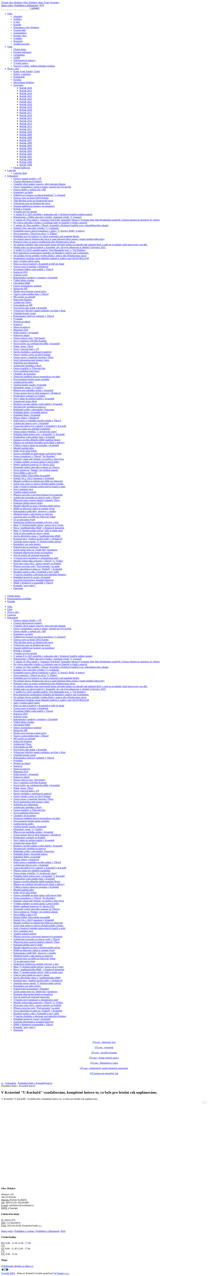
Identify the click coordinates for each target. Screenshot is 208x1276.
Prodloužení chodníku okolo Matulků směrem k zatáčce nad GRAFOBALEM (51, 258)
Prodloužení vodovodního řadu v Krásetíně (34, 437)
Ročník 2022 (25, 99)
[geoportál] (104, 1047)
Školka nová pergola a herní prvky (30, 291)
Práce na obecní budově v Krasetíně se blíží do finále (38, 264)
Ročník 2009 (25, 134)
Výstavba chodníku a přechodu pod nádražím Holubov (39, 574)
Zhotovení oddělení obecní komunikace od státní (36, 376)
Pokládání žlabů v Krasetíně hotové (30, 412)
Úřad (9, 46)
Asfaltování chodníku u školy (27, 365)
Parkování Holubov (22, 299)
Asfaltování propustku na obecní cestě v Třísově (36, 497)
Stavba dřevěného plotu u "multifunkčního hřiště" (37, 536)
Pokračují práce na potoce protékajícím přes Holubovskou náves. (44, 242)
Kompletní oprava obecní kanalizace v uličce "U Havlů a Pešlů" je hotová (49, 231)
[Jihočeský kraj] (104, 1042)
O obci (16, 22)
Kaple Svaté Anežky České (26, 71)
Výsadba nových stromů (25, 211)
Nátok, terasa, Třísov (23, 346)
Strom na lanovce (21, 327)
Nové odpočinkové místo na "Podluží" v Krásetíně (37, 569)
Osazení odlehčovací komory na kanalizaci (34, 206)
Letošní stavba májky (23, 382)
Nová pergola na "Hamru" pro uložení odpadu (35, 470)
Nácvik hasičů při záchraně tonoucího (31, 555)
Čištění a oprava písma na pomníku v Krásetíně (36, 445)
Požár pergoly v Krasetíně (25, 332)
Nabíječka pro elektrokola (25, 363)
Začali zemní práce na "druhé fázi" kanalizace (35, 549)
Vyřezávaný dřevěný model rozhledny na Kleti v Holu (39, 310)
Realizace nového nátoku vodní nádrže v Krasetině (37, 404)
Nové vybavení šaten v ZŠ (26, 349)
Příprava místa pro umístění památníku (31, 429)
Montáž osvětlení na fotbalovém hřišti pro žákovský (38, 481)
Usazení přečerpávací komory (27, 181)
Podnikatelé (19, 77)
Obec (9, 13)
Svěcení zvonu (20, 275)
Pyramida (18, 319)
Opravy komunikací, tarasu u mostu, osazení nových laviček (42, 187)
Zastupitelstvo (20, 33)
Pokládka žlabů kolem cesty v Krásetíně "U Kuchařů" (39, 434)
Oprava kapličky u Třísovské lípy (29, 368)
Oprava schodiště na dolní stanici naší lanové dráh (37, 453)
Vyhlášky (17, 38)
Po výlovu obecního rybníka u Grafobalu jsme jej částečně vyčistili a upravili (50, 222)
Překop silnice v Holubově (26, 418)
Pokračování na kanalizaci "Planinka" (31, 547)
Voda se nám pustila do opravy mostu (31, 533)
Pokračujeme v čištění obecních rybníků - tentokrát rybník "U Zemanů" (47, 217)
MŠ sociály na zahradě (24, 297)
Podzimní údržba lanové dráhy (28, 503)
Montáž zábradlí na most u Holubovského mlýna (36, 506)
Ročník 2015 (25, 118)
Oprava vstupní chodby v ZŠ (27, 178)
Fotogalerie (12, 176)
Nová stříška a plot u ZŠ (25, 473)
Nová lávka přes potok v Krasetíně (30, 308)
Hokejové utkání (21, 335)
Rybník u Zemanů (22, 209)
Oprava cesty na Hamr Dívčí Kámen (31, 198)
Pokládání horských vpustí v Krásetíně (31, 577)
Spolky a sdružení (22, 74)
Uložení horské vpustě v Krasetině (29, 385)
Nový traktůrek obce (23, 489)
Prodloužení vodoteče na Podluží (29, 396)
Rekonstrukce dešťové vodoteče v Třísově (33, 316)
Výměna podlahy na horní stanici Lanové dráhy (36, 462)
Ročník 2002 (25, 154)
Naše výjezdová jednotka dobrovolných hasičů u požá (39, 486)
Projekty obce (20, 35)
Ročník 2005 (25, 145)
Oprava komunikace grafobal (27, 286)
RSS (42, 5)
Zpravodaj (18, 85)
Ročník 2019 (25, 107)
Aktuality (17, 16)
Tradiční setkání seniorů (24, 492)
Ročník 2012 (25, 126)
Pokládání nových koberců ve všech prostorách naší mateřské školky (46, 236)
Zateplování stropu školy (25, 401)
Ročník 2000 (25, 159)
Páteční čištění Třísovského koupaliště (31, 475)
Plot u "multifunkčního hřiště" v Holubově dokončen (38, 527)
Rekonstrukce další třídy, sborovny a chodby (34, 511)
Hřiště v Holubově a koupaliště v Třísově (33, 582)
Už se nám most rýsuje (24, 519)
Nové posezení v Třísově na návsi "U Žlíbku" (35, 233)
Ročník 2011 (25, 129)
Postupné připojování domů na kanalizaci (33, 552)
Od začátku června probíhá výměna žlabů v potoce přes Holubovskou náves (49, 255)
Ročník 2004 (25, 148)
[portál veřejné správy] (104, 1058)
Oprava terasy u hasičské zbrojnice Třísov (33, 357)
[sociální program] (104, 1052)
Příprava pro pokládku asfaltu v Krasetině (33, 390)
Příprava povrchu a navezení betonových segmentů (37, 495)
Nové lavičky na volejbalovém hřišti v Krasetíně (36, 343)
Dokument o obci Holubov (26, 27)
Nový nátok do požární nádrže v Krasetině (33, 398)
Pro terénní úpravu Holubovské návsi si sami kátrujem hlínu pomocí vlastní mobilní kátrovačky (59, 239)
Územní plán (19, 30)
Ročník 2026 (25, 88)
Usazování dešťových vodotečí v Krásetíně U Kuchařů (39, 426)
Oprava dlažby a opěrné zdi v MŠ (29, 189)
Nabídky (17, 19)
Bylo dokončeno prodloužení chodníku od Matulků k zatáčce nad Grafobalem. (51, 253)
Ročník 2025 (25, 90)
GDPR (16, 57)
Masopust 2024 (20, 330)
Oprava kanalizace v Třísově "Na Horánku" (34, 456)
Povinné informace (22, 52)
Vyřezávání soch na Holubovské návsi (31, 203)
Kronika (17, 79)
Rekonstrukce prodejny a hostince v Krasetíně (35, 277)
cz (2, 1083)
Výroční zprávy (20, 63)
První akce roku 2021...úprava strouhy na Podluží (37, 563)
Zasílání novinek (21, 44)
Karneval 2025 (20, 272)
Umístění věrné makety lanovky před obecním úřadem (39, 184)
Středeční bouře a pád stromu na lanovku (33, 514)
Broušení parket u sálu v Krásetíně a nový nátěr (36, 571)
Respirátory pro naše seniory (27, 544)
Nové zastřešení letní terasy (26, 371)
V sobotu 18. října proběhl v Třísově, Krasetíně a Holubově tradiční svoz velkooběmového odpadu (60, 225)
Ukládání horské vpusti (24, 313)
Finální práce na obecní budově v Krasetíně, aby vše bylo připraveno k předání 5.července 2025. (59, 247)
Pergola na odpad (21, 321)
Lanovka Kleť (20, 173)
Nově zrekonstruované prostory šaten (31, 360)
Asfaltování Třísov (22, 302)
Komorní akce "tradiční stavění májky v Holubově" (38, 538)
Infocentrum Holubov (23, 82)
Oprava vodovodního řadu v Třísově (31, 294)
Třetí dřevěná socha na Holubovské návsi (33, 200)
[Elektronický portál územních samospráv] (104, 1068)
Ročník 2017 (25, 112)
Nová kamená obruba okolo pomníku (31, 379)
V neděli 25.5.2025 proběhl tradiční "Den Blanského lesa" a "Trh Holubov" (49, 250)
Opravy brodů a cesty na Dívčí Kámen (32, 354)
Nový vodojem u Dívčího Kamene (30, 341)
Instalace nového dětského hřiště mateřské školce (36, 440)
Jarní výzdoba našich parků (26, 261)
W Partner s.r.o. (61, 1273)
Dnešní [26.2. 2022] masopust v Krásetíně (33, 478)
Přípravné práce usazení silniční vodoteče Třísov (36, 500)
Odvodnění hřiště (21, 283)
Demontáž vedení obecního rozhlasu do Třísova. (36, 467)
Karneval (17, 324)
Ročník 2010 (25, 132)
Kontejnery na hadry (23, 192)
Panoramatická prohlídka (19, 598)
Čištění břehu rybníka (23, 280)
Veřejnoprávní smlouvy (24, 60)
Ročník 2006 (25, 143)
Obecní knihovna (21, 167)
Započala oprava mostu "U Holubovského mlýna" (37, 541)
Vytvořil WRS (8, 1273)
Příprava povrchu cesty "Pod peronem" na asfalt (36, 566)
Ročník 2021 (25, 101)
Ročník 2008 (25, 137)
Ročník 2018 (25, 110)
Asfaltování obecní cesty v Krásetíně (31, 423)
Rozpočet (18, 41)
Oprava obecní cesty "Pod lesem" (29, 338)
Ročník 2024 (25, 93)
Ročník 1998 (25, 165)
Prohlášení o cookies (24, 1231)
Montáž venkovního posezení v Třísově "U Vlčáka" (38, 560)
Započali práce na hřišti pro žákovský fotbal (34, 517)
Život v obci (13, 68)
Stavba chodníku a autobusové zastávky (32, 352)
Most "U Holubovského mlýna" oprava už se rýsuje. (38, 525)
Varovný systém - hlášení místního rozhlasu (34, 66)
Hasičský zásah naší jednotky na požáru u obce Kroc (38, 459)
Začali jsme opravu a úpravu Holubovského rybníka (38, 484)
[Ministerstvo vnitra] (104, 1063)
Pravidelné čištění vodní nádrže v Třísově (33, 269)
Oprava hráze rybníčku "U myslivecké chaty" (35, 431)
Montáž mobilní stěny (23, 448)
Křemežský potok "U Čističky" (28, 387)
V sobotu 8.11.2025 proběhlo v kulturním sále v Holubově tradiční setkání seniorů (52, 214)
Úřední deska (19, 49)
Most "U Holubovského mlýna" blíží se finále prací (38, 530)
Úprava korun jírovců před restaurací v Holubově (37, 393)
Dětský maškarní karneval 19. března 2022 (34, 464)
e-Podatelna (19, 55)
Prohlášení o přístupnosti (26, 5)
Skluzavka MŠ (20, 288)
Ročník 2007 (25, 140)
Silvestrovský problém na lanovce (29, 407)
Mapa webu (7, 5)
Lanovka (11, 170)
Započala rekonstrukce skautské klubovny (33, 580)
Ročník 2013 (25, 123)
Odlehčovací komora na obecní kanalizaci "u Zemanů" (39, 195)
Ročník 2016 (25, 115)
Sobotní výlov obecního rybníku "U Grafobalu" (36, 228)
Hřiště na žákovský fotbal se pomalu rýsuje (34, 508)
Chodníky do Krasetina (24, 374)
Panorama (18, 588)
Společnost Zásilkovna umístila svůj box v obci (36, 522)
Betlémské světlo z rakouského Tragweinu (33, 409)
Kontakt (17, 24)
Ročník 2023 (25, 96)
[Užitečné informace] (104, 1073)
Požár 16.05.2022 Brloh (25, 451)
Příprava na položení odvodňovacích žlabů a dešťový (39, 442)
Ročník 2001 (25, 156)
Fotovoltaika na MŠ (22, 305)
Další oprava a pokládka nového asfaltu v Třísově (37, 420)
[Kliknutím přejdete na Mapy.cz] (17, 1266)
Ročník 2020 (25, 104)
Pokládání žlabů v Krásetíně (26, 415)
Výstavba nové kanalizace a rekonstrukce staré (35, 558)
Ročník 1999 (25, 162)
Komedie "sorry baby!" (24, 585)
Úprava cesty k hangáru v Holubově (30, 266)
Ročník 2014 (25, 121)
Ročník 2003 (25, 151)
